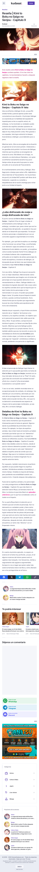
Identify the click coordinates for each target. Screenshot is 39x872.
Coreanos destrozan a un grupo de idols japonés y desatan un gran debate (21, 849)
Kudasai (4, 24)
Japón (27, 626)
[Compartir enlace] (35, 577)
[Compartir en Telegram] (19, 577)
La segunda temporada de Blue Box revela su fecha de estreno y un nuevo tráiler (23, 589)
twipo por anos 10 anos (23, 859)
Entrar (31, 3)
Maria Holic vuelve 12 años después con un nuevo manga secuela (22, 598)
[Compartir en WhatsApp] (27, 577)
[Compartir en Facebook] (4, 577)
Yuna (17, 633)
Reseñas (4, 9)
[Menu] (3, 3)
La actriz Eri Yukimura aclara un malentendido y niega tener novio (21, 833)
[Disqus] (19, 670)
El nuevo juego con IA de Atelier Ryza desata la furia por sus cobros (13, 630)
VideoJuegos (5, 626)
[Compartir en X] (12, 577)
